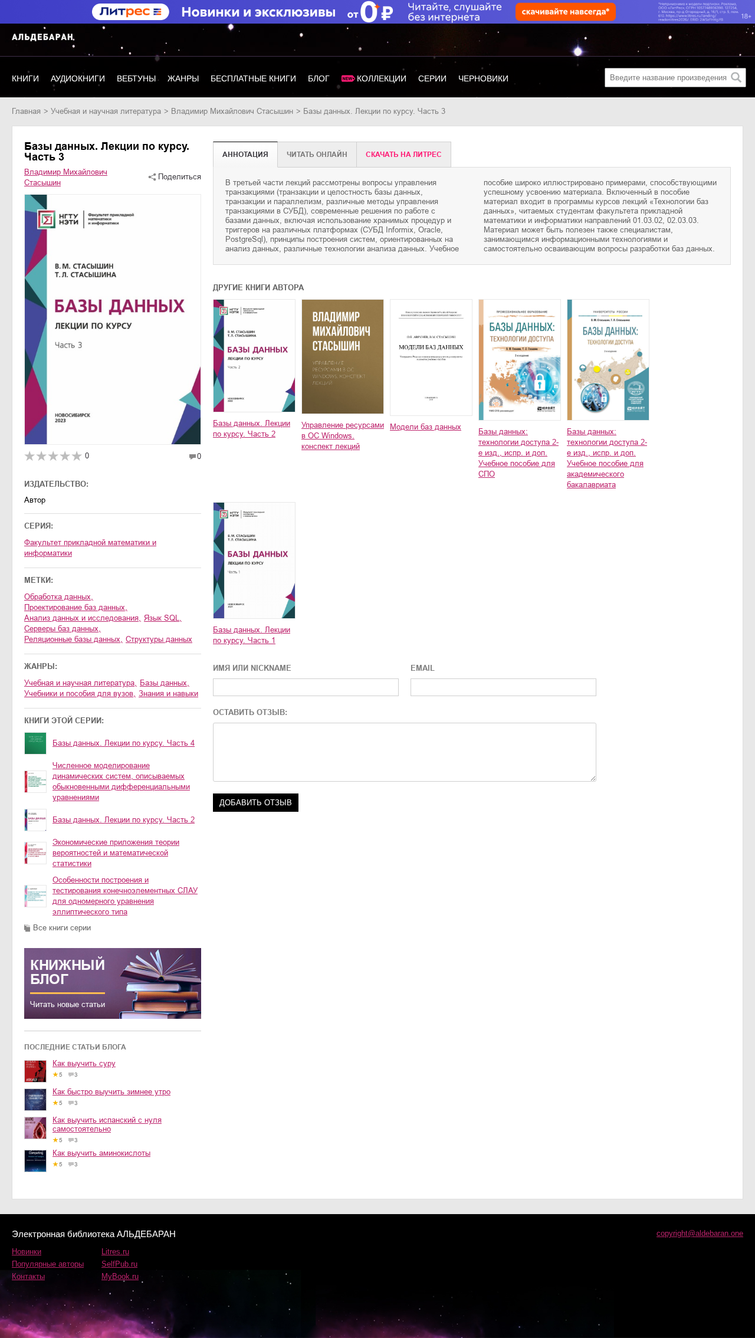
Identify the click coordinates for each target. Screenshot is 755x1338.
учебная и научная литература (106, 111)
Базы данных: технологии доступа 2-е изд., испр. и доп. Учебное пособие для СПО (518, 452)
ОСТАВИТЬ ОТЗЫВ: (250, 712)
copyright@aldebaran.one (699, 1233)
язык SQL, (163, 618)
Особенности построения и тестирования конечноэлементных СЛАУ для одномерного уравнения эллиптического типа (125, 895)
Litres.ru (115, 1251)
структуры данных (159, 639)
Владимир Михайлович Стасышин (232, 111)
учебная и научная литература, (80, 682)
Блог (319, 78)
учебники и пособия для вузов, (80, 693)
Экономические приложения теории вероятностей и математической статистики (115, 853)
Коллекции (381, 78)
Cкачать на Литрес (404, 154)
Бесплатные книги (253, 78)
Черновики (483, 78)
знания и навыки (168, 693)
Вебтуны (136, 78)
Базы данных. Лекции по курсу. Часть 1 (251, 635)
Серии (432, 78)
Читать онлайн (317, 154)
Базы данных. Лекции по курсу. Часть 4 (123, 743)
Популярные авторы (48, 1264)
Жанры (183, 78)
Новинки (26, 1251)
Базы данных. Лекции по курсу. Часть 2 (123, 819)
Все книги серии (62, 927)
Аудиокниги (78, 78)
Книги (25, 78)
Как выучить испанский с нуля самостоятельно (107, 1124)
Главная (26, 111)
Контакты (28, 1276)
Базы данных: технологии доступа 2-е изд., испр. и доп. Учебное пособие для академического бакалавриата (607, 458)
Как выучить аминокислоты (101, 1153)
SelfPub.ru (119, 1264)
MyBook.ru (120, 1276)
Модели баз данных (425, 426)
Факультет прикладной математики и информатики (90, 548)
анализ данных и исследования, (82, 618)
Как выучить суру (84, 1063)
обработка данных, (58, 596)
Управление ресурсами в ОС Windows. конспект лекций (342, 436)
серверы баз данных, (62, 628)
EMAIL (423, 668)
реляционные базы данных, (73, 639)
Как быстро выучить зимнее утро (111, 1091)
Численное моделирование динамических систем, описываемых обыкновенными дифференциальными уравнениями (121, 781)
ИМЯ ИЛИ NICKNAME (252, 668)
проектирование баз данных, (75, 607)
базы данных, (164, 682)
